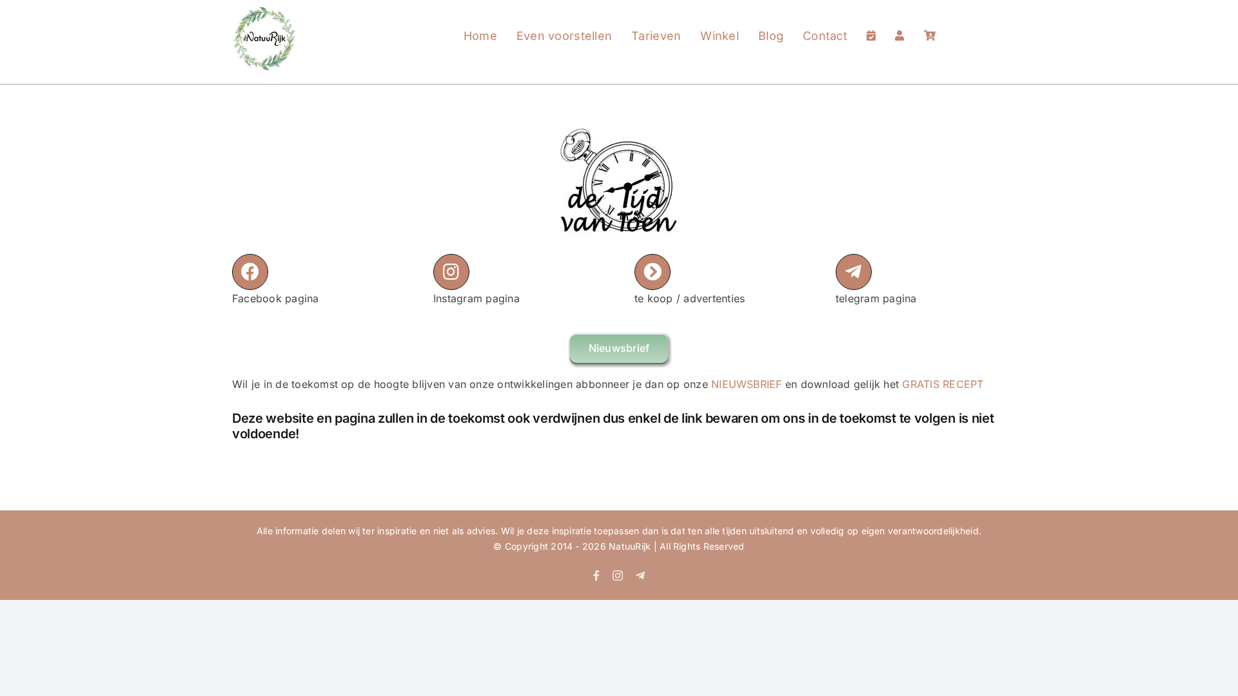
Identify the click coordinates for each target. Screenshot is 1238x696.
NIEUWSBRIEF (746, 384)
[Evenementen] (871, 23)
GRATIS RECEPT (942, 384)
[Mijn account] (899, 23)
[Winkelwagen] (930, 23)
